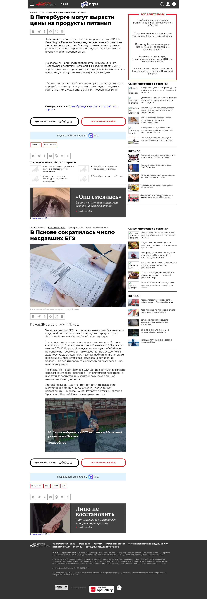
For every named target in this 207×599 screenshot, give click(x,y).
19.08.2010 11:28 (37, 12)
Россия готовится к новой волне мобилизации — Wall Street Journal (156, 301)
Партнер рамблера (78, 588)
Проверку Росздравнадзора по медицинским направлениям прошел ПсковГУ (152, 47)
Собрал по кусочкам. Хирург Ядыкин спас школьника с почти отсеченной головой (159, 90)
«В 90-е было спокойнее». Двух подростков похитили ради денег (157, 139)
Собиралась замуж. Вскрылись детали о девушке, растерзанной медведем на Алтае (157, 130)
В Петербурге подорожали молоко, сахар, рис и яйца (104, 167)
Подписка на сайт (61, 547)
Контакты (77, 547)
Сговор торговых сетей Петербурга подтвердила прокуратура (55, 178)
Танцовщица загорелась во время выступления (156, 186)
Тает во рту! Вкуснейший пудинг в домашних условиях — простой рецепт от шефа (157, 275)
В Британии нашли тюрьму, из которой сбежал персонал (154, 331)
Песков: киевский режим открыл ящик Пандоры (156, 166)
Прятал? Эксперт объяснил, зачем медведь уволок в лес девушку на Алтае (157, 285)
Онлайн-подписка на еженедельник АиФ (148, 544)
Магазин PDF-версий (115, 544)
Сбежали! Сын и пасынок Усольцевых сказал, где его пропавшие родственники (159, 265)
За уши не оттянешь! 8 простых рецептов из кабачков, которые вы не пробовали (159, 245)
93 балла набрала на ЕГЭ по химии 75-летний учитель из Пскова (85, 434)
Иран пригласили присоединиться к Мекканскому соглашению (157, 311)
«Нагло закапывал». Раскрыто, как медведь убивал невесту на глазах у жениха (158, 235)
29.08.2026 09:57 (37, 227)
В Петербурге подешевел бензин (107, 176)
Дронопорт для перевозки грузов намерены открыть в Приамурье (156, 196)
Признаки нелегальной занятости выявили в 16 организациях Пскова (152, 34)
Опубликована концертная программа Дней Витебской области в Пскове (152, 23)
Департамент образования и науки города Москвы (54, 309)
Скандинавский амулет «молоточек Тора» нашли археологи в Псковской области (152, 71)
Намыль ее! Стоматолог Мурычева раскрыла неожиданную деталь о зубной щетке (157, 110)
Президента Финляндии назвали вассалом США (156, 341)
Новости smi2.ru (40, 218)
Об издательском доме (63, 544)
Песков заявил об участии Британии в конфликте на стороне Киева (157, 156)
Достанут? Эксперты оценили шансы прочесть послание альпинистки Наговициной (159, 100)
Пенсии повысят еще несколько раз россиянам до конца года (157, 176)
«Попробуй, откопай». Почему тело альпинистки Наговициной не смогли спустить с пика (158, 255)
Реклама (98, 544)
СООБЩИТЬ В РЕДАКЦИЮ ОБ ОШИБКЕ (102, 547)
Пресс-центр (84, 544)
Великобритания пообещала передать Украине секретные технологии (154, 322)
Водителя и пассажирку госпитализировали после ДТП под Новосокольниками (153, 59)
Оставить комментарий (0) (103, 121)
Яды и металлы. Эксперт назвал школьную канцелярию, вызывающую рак (156, 120)
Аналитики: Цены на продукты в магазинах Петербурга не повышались (58, 168)
